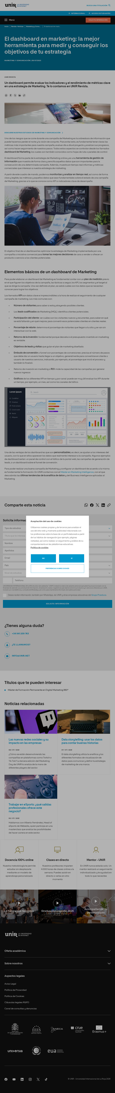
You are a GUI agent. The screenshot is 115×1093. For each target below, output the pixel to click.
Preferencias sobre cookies (57, 568)
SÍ (71, 558)
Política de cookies (39, 548)
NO (43, 558)
